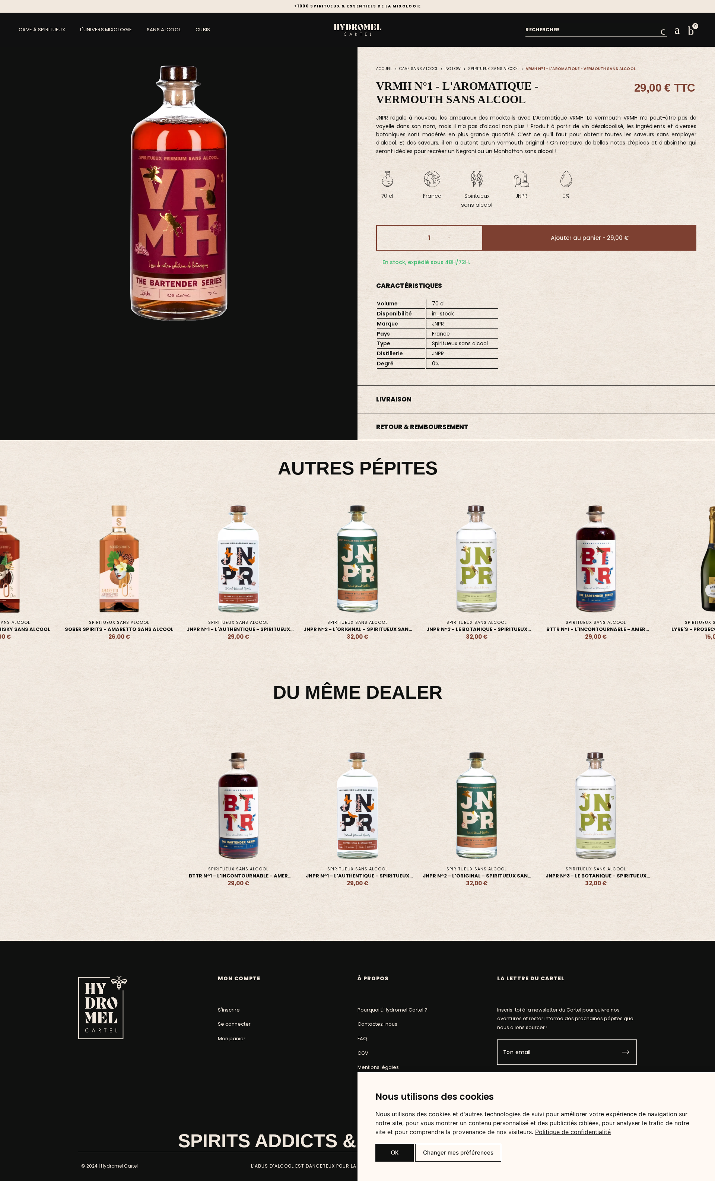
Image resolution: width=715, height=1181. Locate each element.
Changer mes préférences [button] (458, 1152)
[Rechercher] (663, 30)
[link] (573, 1132)
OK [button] (394, 1152)
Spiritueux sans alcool (493, 69)
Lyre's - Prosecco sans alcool (596, 629)
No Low (453, 69)
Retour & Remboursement (422, 426)
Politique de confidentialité (573, 1132)
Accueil (384, 69)
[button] (691, 31)
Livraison (393, 399)
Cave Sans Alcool (418, 69)
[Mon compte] (677, 30)
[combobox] (593, 29)
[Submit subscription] (625, 1052)
